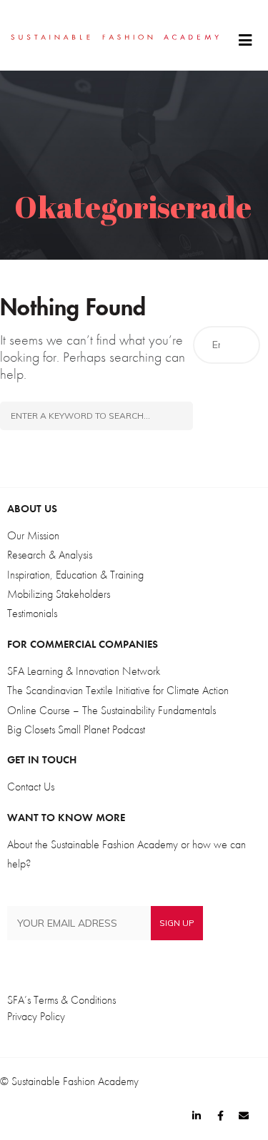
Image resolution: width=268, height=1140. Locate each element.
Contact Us (30, 786)
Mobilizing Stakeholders (58, 594)
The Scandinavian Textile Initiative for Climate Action (118, 690)
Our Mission (33, 535)
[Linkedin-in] (197, 1116)
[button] (245, 41)
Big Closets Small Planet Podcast (76, 729)
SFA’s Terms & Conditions (61, 1000)
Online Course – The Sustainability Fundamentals (111, 710)
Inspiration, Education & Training (75, 575)
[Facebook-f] (220, 1116)
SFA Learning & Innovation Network (83, 671)
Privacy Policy (36, 1016)
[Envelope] (244, 1116)
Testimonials (32, 613)
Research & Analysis (49, 555)
